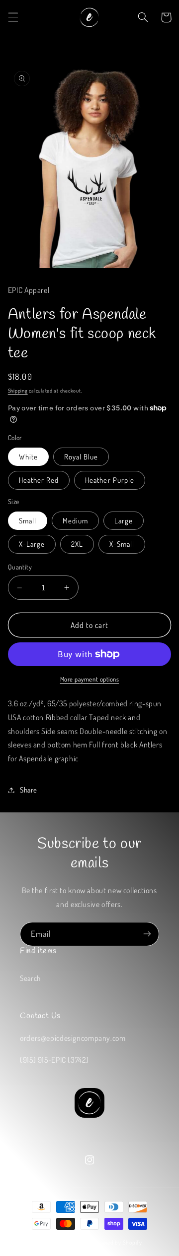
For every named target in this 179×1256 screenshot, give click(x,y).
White (28, 456)
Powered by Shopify (117, 1242)
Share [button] (28, 789)
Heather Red (39, 479)
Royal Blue (81, 456)
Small (27, 520)
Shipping (18, 390)
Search (30, 977)
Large (123, 520)
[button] (12, 17)
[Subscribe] (147, 934)
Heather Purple (109, 479)
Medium (75, 520)
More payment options (89, 679)
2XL (77, 543)
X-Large (32, 543)
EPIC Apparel (74, 1242)
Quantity (20, 567)
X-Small (121, 543)
